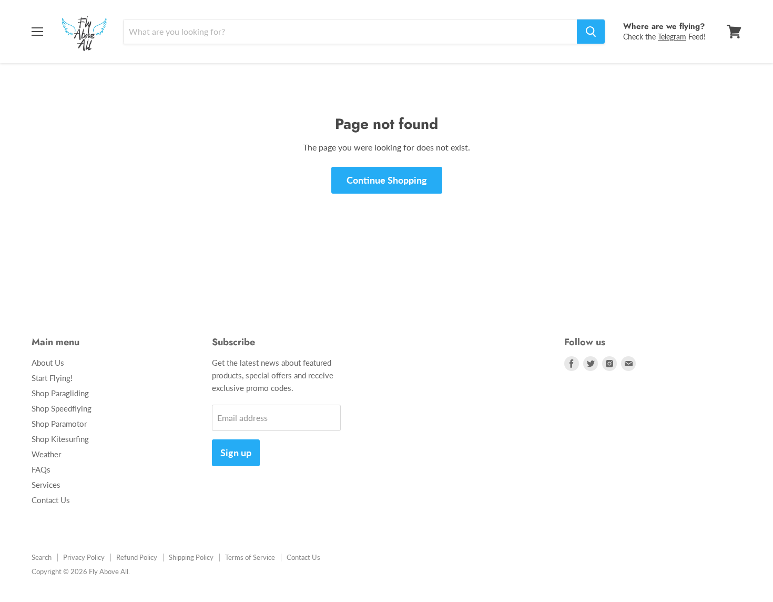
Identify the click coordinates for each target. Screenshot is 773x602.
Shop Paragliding (60, 393)
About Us (48, 362)
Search (42, 557)
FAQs (41, 469)
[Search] (591, 31)
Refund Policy (136, 557)
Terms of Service (250, 557)
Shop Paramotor (59, 423)
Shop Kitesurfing (60, 439)
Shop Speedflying (61, 408)
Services (46, 484)
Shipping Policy (191, 557)
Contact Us (51, 500)
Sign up (235, 452)
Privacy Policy (84, 557)
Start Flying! (52, 378)
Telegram (672, 36)
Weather (46, 454)
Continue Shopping (387, 180)
